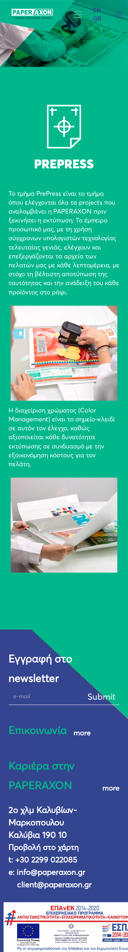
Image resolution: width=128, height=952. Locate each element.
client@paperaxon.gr (54, 885)
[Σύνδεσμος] (37, 16)
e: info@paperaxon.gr (47, 873)
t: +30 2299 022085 (43, 860)
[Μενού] (78, 14)
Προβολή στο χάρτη (44, 848)
